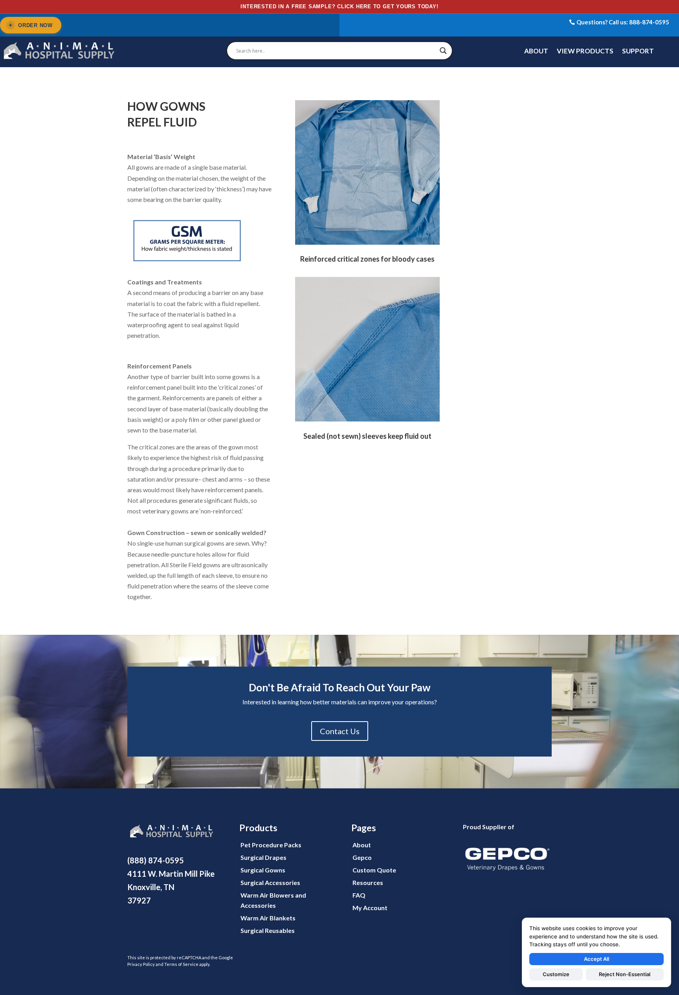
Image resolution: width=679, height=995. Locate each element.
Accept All (596, 959)
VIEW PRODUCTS (585, 51)
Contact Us (340, 731)
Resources (367, 882)
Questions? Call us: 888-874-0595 (622, 22)
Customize (556, 974)
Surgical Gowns (262, 870)
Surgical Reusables (267, 930)
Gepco (362, 857)
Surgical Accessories (270, 882)
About (361, 844)
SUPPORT (638, 51)
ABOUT (536, 51)
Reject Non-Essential (624, 974)
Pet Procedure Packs (270, 844)
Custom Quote (374, 870)
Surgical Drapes (263, 857)
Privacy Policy (141, 964)
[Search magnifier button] (443, 50)
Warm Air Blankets (267, 918)
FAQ (358, 895)
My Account (369, 907)
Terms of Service (181, 964)
